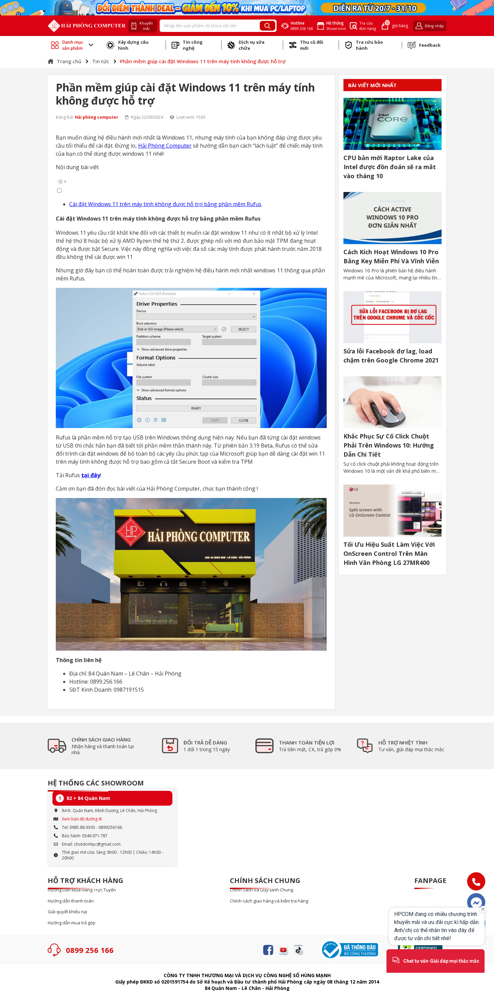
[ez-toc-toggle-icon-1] (191, 185)
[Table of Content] (191, 182)
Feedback (430, 45)
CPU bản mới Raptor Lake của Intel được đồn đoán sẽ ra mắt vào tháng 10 (389, 167)
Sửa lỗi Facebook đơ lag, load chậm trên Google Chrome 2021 (391, 355)
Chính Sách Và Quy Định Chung (261, 890)
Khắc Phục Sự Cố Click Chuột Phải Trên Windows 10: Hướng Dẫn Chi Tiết (388, 445)
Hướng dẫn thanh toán (71, 901)
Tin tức (100, 61)
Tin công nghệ (193, 45)
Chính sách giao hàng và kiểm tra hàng (269, 901)
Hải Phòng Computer (165, 145)
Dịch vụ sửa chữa (251, 45)
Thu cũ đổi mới (311, 45)
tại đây (90, 475)
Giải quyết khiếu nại (67, 912)
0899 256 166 (90, 950)
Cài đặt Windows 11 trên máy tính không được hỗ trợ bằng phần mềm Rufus (165, 204)
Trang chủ (69, 61)
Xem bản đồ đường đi (82, 819)
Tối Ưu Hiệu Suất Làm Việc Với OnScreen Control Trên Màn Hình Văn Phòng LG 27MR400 (389, 553)
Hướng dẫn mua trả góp (71, 923)
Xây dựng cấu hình (133, 45)
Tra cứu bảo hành (369, 45)
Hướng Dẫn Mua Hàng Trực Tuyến (82, 890)
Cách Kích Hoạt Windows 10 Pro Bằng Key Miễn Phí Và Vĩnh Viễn (391, 256)
